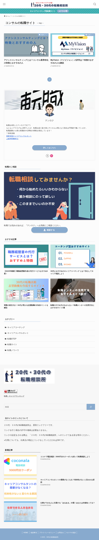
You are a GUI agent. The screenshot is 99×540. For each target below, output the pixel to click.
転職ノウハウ (13, 350)
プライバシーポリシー (47, 532)
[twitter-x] (47, 155)
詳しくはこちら (49, 147)
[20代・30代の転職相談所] (49, 4)
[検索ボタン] (95, 4)
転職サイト (12, 344)
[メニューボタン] (4, 4)
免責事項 (34, 532)
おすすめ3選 (63, 11)
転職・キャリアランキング (14, 396)
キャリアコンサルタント (18, 333)
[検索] (91, 407)
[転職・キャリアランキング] (10, 392)
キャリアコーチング (16, 327)
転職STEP (11, 338)
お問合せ (60, 532)
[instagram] (51, 155)
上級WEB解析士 (12, 138)
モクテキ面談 (71, 532)
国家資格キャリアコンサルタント (19, 136)
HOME (25, 532)
